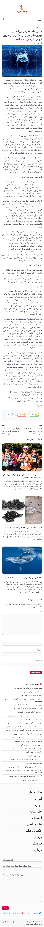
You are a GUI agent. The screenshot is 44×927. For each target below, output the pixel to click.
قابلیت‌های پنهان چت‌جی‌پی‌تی (33, 763)
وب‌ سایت (38, 660)
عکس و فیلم (34, 830)
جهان (38, 805)
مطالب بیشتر (37, 286)
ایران (38, 798)
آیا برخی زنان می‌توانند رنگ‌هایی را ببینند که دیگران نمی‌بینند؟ (25, 776)
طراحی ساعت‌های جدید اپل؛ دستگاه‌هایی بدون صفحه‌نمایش (25, 723)
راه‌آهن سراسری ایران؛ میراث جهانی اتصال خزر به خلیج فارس (24, 726)
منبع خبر (38, 405)
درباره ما (36, 850)
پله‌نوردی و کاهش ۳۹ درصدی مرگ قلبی (31, 695)
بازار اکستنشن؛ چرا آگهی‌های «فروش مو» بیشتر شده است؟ (25, 759)
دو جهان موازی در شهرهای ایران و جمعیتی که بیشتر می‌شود (25, 767)
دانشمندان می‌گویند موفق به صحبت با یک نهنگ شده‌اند (23, 577)
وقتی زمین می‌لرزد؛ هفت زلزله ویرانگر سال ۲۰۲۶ (28, 708)
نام (40, 640)
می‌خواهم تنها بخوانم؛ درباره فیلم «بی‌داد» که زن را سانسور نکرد (24, 734)
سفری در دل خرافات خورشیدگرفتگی (31, 745)
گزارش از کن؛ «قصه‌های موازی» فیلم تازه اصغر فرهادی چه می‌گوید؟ (23, 704)
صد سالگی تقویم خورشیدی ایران (32, 780)
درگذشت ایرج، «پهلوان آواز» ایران (32, 752)
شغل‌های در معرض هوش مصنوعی (32, 691)
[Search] (3, 19)
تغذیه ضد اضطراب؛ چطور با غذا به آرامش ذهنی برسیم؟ (26, 748)
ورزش (37, 837)
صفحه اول (35, 792)
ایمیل (39, 650)
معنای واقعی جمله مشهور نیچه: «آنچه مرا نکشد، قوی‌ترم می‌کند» (24, 730)
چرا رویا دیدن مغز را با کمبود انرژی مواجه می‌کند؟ (28, 741)
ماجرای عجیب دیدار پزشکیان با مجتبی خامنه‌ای (29, 756)
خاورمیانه (36, 811)
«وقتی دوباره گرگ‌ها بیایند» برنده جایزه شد (30, 712)
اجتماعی (36, 818)
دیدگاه (39, 611)
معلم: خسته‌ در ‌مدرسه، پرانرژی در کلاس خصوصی (28, 688)
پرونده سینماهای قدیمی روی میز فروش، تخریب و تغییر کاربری (24, 715)
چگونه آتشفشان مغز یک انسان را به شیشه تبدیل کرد (23, 527)
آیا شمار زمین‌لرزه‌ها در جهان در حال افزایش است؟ (27, 737)
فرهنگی (36, 843)
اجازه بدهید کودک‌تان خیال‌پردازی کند (31, 719)
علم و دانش (39, 28)
